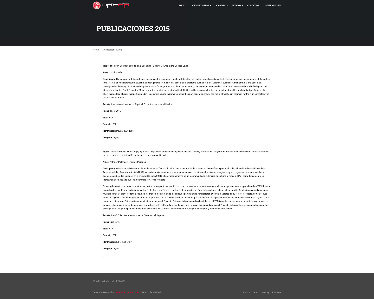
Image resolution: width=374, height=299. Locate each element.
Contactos (253, 5)
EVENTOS (236, 5)
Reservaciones (273, 5)
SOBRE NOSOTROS (200, 5)
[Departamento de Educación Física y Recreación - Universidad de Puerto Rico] (111, 5)
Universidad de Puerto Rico (128, 292)
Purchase (276, 292)
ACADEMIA (220, 5)
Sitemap (265, 292)
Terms (255, 292)
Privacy (246, 292)
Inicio (182, 5)
